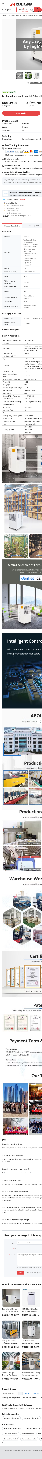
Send (20, 1273)
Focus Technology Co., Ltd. (27, 1450)
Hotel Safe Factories (10, 1434)
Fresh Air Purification (29, 1398)
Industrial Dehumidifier (11, 1418)
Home (4, 16)
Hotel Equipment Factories (13, 1428)
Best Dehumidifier (28, 1434)
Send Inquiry (21, 113)
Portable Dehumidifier (29, 1439)
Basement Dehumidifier (31, 1418)
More (4, 1443)
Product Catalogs (32, 1393)
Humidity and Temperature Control (13, 1398)
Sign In (5, 216)
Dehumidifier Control (11, 1439)
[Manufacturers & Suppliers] (21, 4)
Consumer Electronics (14, 16)
